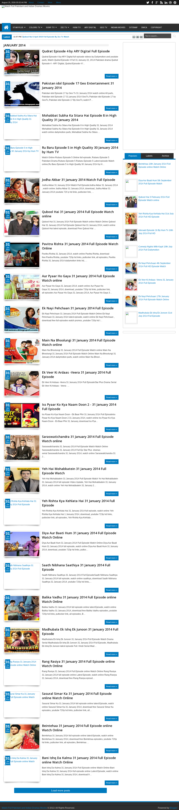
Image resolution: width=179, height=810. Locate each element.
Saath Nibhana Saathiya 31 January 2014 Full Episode (76, 567)
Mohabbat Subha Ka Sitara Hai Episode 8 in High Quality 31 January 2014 (79, 117)
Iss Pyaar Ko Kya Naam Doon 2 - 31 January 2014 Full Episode (79, 406)
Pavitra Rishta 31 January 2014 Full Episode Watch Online (80, 246)
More (50, 2)
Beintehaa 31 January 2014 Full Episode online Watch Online (77, 728)
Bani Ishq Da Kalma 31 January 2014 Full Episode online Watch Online (79, 760)
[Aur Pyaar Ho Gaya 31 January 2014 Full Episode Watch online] (21, 287)
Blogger (173, 808)
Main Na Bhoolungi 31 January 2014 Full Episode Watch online (78, 342)
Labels (149, 156)
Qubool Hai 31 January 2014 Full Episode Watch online (78, 214)
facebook (152, 2)
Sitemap (133, 27)
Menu (58, 2)
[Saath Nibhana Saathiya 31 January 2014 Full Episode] (21, 576)
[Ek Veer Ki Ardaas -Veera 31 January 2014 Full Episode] (21, 383)
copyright (156, 27)
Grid (112, 45)
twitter (147, 2)
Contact (40, 2)
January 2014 (14, 45)
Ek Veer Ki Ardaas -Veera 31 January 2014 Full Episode (76, 374)
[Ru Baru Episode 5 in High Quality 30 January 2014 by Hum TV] (21, 158)
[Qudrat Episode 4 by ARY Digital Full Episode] (21, 62)
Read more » (111, 76)
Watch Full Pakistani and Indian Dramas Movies (24, 808)
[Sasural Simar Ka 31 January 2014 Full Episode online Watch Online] (21, 704)
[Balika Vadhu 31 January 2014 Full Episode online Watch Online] (21, 608)
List (116, 45)
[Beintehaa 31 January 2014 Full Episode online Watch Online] (21, 737)
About (31, 2)
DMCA (144, 27)
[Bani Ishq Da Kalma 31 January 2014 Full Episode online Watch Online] (21, 769)
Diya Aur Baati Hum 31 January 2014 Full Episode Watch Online (79, 535)
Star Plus (18, 27)
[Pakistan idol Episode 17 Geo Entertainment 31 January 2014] (21, 94)
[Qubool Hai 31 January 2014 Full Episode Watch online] (21, 223)
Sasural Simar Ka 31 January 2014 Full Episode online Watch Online (77, 695)
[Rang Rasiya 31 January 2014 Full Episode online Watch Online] (21, 672)
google (157, 2)
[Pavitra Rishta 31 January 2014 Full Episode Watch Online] (21, 255)
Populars (132, 156)
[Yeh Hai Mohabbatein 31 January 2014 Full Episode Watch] (21, 480)
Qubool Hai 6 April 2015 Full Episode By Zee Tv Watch (46, 37)
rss (161, 2)
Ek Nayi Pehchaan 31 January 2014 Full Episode (78, 308)
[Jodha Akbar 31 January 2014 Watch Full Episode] (21, 191)
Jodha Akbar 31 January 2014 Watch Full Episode (78, 180)
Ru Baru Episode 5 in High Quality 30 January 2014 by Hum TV (80, 149)
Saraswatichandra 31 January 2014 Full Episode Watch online (78, 439)
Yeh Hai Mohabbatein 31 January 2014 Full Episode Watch (74, 471)
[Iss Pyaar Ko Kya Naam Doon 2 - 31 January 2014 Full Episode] (21, 415)
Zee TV (63, 27)
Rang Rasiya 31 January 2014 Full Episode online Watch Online (78, 663)
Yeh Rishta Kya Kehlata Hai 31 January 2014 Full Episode (78, 503)
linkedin (166, 2)
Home (6, 27)
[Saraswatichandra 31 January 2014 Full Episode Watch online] (21, 448)
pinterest (175, 2)
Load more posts (60, 790)
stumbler (170, 2)
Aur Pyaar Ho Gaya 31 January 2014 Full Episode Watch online (78, 278)
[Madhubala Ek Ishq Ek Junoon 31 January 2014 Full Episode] (21, 640)
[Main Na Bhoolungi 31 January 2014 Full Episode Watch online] (21, 351)
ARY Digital (90, 27)
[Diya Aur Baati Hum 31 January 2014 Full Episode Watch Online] (21, 544)
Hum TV (77, 27)
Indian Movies (118, 27)
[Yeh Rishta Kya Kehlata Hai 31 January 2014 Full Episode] (21, 512)
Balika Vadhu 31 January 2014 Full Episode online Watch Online (79, 599)
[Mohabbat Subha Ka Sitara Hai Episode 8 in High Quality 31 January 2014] (21, 126)
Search (174, 36)
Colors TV (34, 27)
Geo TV (103, 27)
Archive (165, 156)
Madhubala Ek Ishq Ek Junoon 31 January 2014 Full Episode (80, 631)
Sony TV (50, 27)
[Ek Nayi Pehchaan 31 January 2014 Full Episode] (21, 319)
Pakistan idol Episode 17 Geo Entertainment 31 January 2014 (78, 85)
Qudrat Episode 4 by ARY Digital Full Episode (76, 51)
